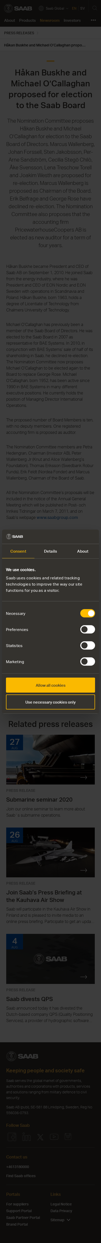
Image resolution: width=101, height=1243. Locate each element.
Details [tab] (50, 551)
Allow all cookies (51, 685)
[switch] (87, 629)
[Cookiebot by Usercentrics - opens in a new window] (72, 536)
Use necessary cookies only (50, 702)
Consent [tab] (18, 551)
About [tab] (82, 551)
